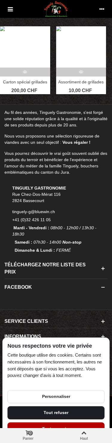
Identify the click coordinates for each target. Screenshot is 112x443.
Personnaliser (56, 396)
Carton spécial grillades (25, 82)
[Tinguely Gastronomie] (56, 9)
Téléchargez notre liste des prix (45, 268)
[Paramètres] (102, 9)
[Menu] (10, 9)
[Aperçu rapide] (25, 72)
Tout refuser (56, 412)
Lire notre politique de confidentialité (41, 382)
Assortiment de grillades (81, 82)
